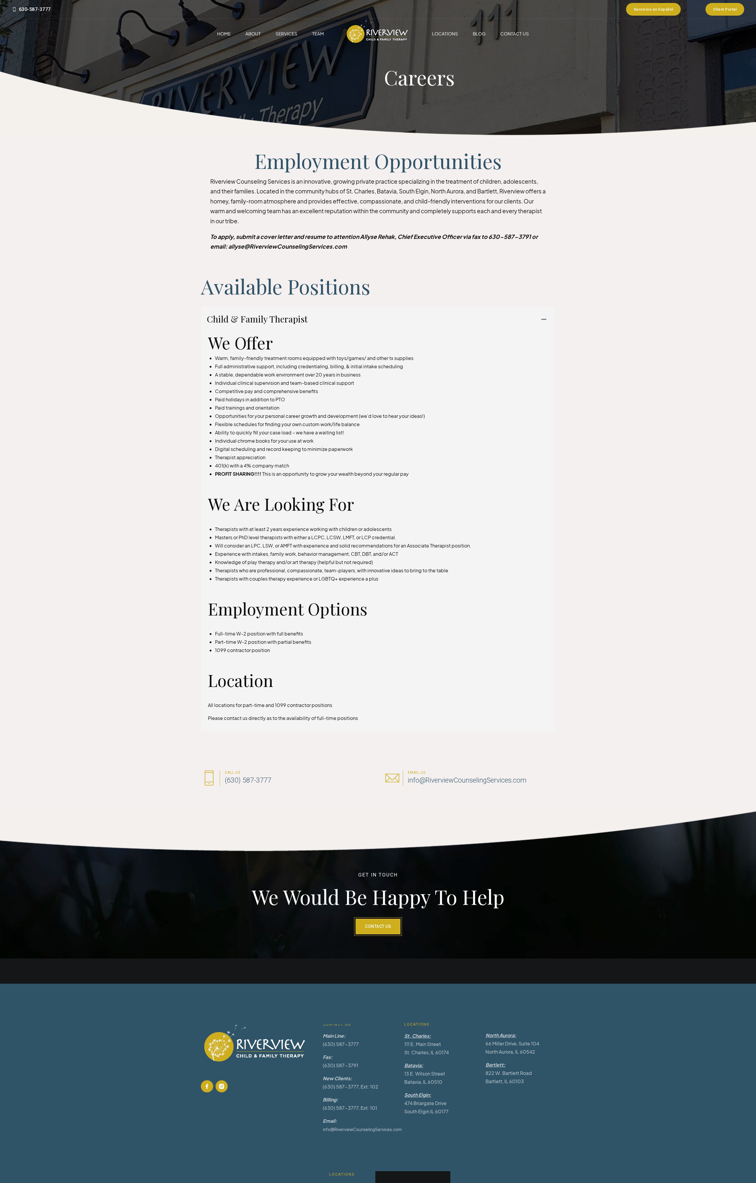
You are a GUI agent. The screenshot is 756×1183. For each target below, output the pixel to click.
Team (318, 33)
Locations (445, 33)
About (253, 33)
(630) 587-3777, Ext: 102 (350, 1086)
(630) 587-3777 (341, 1044)
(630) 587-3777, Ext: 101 (350, 1108)
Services (286, 33)
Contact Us (514, 33)
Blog (479, 33)
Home (224, 33)
